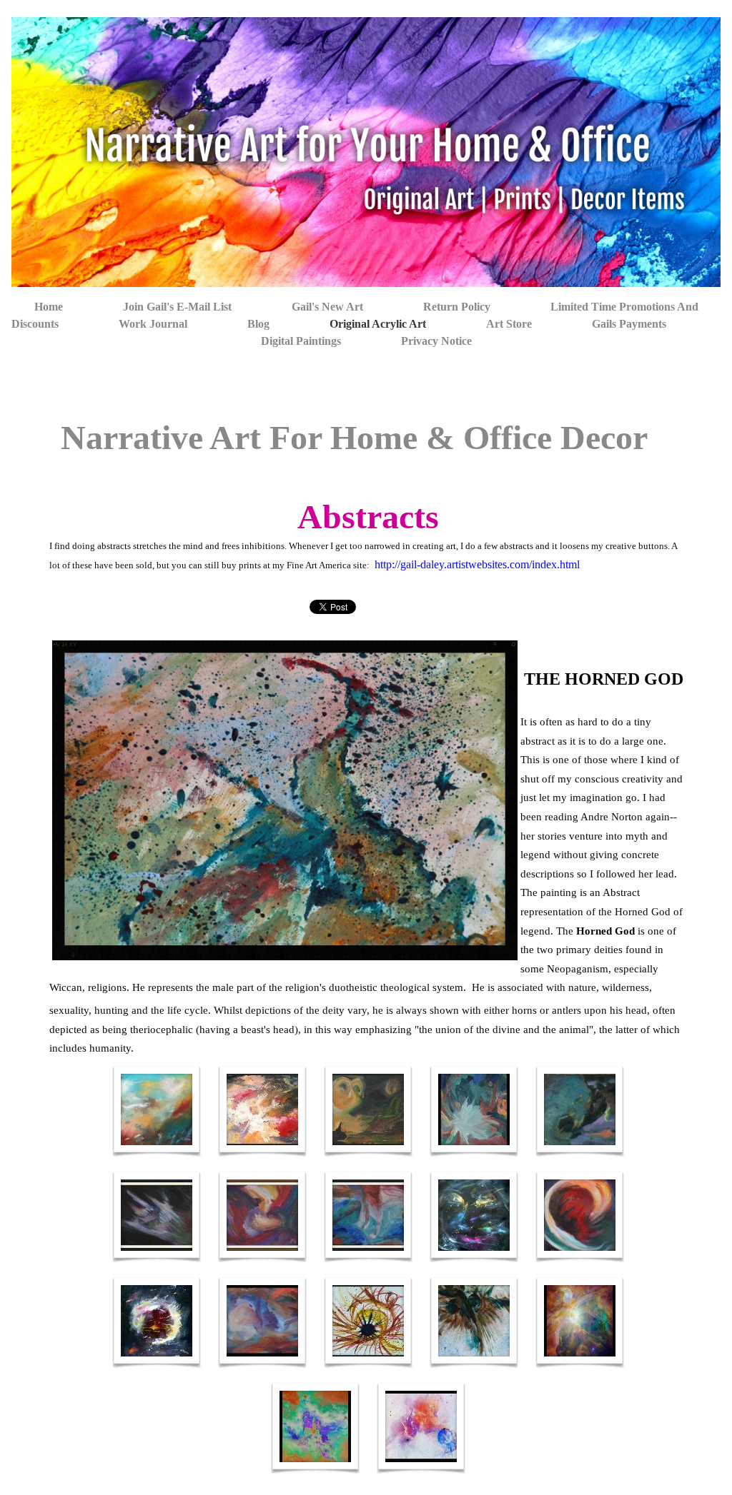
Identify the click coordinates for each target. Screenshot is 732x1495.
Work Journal (153, 324)
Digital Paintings (301, 341)
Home (48, 307)
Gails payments (629, 324)
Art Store (509, 324)
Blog (258, 324)
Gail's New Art (327, 307)
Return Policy (456, 307)
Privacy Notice (436, 341)
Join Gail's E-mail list (177, 307)
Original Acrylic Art (378, 324)
